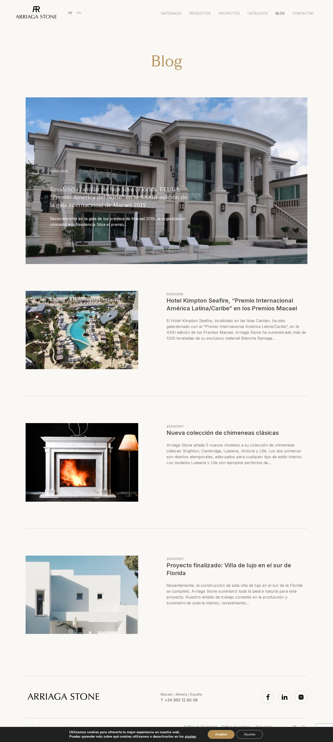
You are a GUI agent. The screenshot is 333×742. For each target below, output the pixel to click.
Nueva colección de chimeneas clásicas (222, 432)
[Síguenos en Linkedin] (284, 697)
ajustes (190, 736)
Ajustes (249, 734)
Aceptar (221, 734)
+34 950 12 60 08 (181, 700)
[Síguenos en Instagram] (301, 697)
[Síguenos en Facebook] (268, 697)
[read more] (82, 330)
